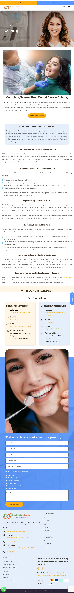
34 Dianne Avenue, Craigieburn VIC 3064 (20, 548)
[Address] (42, 310)
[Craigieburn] (4, 545)
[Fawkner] (4, 535)
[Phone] (7, 317)
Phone (13, 317)
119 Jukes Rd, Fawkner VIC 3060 (20, 312)
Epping (49, 575)
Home (6, 26)
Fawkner (10, 535)
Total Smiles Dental (19, 102)
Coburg (39, 575)
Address (48, 310)
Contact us (68, 277)
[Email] (7, 324)
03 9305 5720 (49, 322)
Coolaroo (63, 575)
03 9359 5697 (14, 319)
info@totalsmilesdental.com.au (20, 326)
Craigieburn (11, 545)
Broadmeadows (51, 573)
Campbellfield (61, 573)
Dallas (44, 575)
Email (13, 324)
